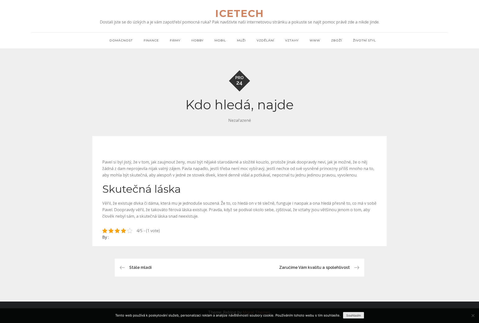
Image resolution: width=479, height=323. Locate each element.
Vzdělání (265, 40)
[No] (472, 315)
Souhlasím (353, 315)
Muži (241, 40)
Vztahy (292, 40)
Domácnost (121, 40)
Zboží (336, 40)
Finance (151, 40)
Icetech (239, 13)
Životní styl (364, 40)
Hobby (197, 40)
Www (315, 40)
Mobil (220, 40)
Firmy (175, 40)
